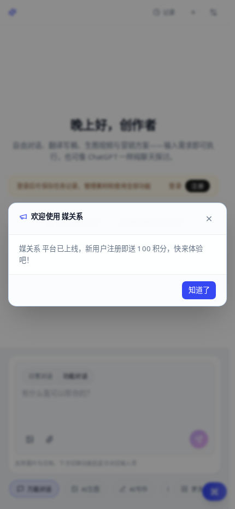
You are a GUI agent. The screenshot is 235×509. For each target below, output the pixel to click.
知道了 (199, 290)
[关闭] (209, 218)
